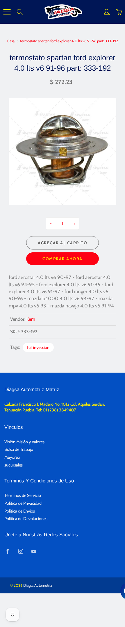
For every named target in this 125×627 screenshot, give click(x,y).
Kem (30, 319)
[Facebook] (7, 551)
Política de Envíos (19, 511)
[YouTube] (33, 551)
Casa (11, 41)
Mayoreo (12, 457)
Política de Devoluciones (25, 518)
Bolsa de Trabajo (18, 449)
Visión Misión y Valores (24, 441)
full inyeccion (38, 347)
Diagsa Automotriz (37, 585)
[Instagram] (20, 551)
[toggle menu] (7, 12)
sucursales (13, 465)
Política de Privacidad (23, 503)
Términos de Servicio (22, 495)
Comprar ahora (62, 258)
